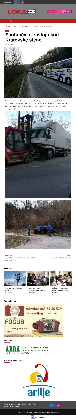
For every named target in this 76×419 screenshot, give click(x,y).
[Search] (11, 21)
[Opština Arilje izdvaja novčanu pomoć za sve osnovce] (61, 278)
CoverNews (46, 412)
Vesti (7, 31)
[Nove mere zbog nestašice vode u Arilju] (38, 278)
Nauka (24, 404)
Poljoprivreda (8, 404)
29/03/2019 (10, 44)
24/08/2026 (9, 292)
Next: (61, 257)
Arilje (7, 283)
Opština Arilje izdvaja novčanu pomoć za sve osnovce (60, 290)
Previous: (19, 258)
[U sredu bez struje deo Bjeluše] (15, 278)
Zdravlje (17, 404)
